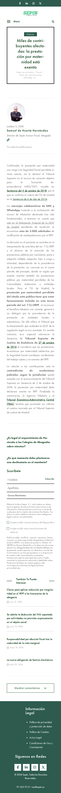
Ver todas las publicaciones (19, 147)
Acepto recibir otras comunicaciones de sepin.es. (28, 530)
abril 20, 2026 (16, 664)
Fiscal (30, 34)
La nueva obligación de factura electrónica (30, 660)
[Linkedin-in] (26, 3)
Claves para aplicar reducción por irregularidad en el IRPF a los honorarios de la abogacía (30, 593)
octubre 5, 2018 (15, 126)
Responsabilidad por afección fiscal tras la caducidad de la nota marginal (29, 641)
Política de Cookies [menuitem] (39, 732)
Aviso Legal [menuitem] (35, 737)
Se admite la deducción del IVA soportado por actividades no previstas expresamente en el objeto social (30, 618)
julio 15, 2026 (16, 601)
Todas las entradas (24, 72)
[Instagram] (33, 3)
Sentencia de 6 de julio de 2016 (30, 199)
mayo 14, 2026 (16, 647)
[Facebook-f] (19, 3)
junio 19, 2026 (16, 626)
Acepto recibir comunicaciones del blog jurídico (32, 522)
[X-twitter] (40, 3)
